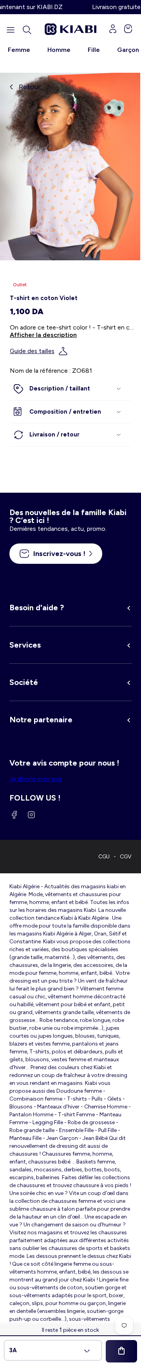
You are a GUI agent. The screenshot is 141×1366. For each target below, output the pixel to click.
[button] (27, 30)
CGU (104, 856)
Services (25, 645)
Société (23, 682)
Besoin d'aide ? (36, 607)
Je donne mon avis (35, 778)
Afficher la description (43, 335)
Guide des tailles (32, 351)
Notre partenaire (40, 719)
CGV (126, 856)
